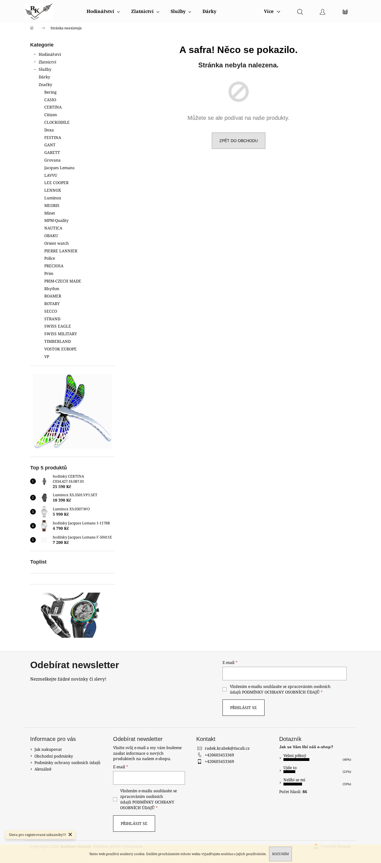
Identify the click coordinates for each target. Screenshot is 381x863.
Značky (45, 84)
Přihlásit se (243, 707)
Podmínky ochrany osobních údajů (67, 762)
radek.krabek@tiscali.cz (227, 748)
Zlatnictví (47, 62)
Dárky (44, 77)
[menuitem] (103, 11)
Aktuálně (42, 769)
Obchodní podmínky (53, 756)
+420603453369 (219, 755)
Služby (45, 69)
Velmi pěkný (294, 755)
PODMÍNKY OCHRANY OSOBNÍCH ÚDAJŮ (281, 692)
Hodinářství (50, 54)
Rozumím (280, 853)
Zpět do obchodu (238, 140)
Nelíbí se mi (294, 779)
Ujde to (290, 767)
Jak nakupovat (48, 749)
